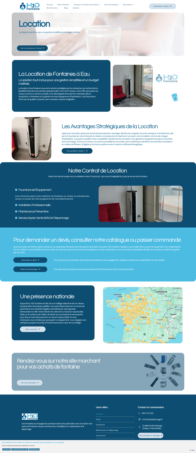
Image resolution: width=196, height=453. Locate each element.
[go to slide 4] (135, 104)
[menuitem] (50, 4)
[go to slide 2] (131, 104)
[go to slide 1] (130, 104)
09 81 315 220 (147, 413)
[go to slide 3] (133, 104)
